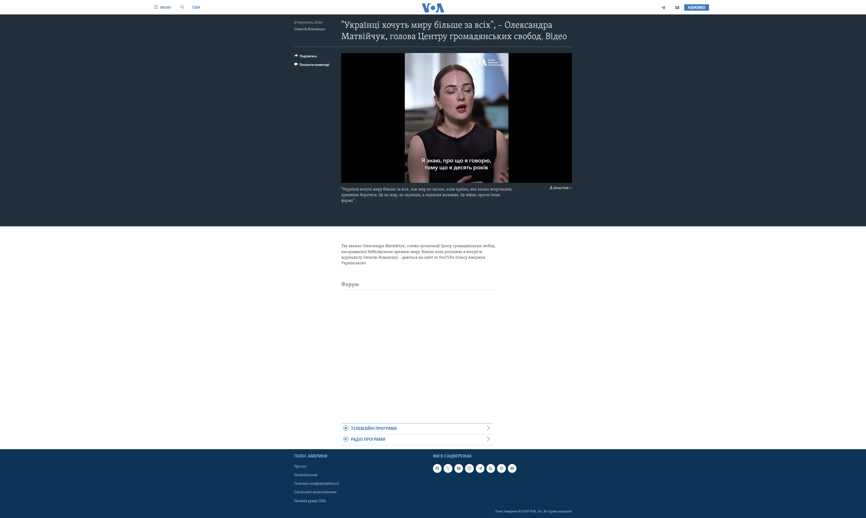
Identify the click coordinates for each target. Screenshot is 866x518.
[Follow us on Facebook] (437, 468)
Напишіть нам (305, 475)
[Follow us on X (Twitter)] (448, 468)
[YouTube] (677, 7)
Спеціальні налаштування (315, 492)
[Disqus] (418, 346)
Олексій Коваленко (309, 29)
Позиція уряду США (310, 501)
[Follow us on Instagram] (469, 468)
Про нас (300, 466)
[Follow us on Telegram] (480, 468)
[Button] (305, 57)
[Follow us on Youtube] (458, 468)
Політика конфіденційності (316, 483)
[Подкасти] (501, 468)
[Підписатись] (512, 468)
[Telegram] (663, 7)
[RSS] (490, 468)
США (196, 8)
